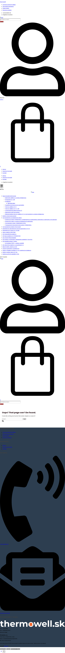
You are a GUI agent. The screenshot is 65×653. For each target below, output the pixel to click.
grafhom (6, 646)
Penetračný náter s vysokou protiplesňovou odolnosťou (19, 221)
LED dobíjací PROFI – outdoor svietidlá (14, 243)
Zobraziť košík (3, 649)
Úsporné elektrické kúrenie (9, 196)
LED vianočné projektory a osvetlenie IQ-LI (13, 245)
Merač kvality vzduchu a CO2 (10, 247)
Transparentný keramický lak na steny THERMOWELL (18, 225)
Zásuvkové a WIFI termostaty (12, 212)
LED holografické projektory (9, 234)
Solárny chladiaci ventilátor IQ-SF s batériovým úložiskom (17, 250)
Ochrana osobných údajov (9, 4)
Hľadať (2, 21)
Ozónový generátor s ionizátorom (11, 248)
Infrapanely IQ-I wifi (10, 199)
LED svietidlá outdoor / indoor (10, 241)
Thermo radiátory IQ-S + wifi (12, 208)
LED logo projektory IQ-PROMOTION (11, 236)
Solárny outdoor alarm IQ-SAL (10, 252)
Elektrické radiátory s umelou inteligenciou (15, 198)
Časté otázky (6, 8)
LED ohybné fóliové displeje (9, 237)
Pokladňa (8, 649)
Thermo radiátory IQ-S (10, 207)
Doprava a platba (7, 10)
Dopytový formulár (7, 177)
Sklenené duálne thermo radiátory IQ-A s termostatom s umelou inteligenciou (24, 214)
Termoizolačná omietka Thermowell (12, 227)
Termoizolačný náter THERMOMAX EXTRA (15, 223)
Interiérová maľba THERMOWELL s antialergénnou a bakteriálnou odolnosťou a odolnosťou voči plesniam (31, 219)
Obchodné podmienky (8, 6)
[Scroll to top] (1, 651)
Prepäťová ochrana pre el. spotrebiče (14, 205)
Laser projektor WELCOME (9, 232)
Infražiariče (8, 201)
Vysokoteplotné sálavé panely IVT (13, 210)
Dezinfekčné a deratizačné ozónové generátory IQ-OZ (16, 228)
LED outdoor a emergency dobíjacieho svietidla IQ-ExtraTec (17, 239)
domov (4, 176)
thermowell (3, 2)
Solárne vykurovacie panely (9, 216)
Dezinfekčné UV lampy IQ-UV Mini (11, 230)
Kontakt (5, 179)
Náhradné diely (11, 203)
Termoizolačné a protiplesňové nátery (12, 218)
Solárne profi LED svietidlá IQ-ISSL (11, 254)
